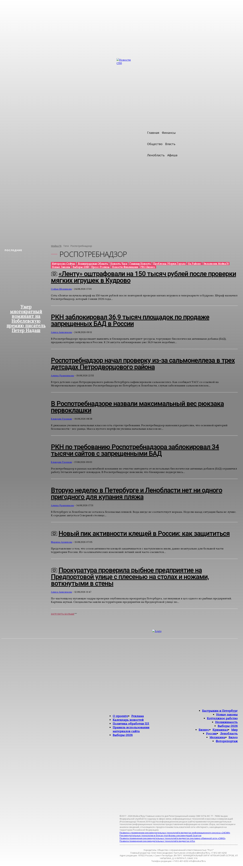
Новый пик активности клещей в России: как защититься (144, 533)
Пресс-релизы (100, 266)
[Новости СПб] (126, 149)
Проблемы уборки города (169, 263)
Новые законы (61, 266)
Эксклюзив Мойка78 (216, 263)
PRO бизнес (147, 266)
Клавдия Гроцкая (61, 418)
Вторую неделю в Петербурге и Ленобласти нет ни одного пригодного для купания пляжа (136, 493)
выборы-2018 (81, 266)
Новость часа (118, 263)
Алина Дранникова (62, 375)
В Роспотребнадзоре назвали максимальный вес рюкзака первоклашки (137, 407)
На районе (194, 263)
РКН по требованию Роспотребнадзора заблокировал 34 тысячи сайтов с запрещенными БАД (135, 450)
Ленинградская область (93, 263)
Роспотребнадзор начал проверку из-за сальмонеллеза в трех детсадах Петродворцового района (143, 364)
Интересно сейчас (63, 263)
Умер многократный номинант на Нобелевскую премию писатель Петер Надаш (26, 318)
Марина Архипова (61, 542)
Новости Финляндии (125, 266)
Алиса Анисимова (61, 332)
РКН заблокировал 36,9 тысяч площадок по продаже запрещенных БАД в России (130, 320)
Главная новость (140, 263)
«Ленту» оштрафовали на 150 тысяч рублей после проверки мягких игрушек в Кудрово (143, 277)
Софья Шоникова (61, 288)
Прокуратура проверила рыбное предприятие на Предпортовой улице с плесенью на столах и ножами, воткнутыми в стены (130, 576)
